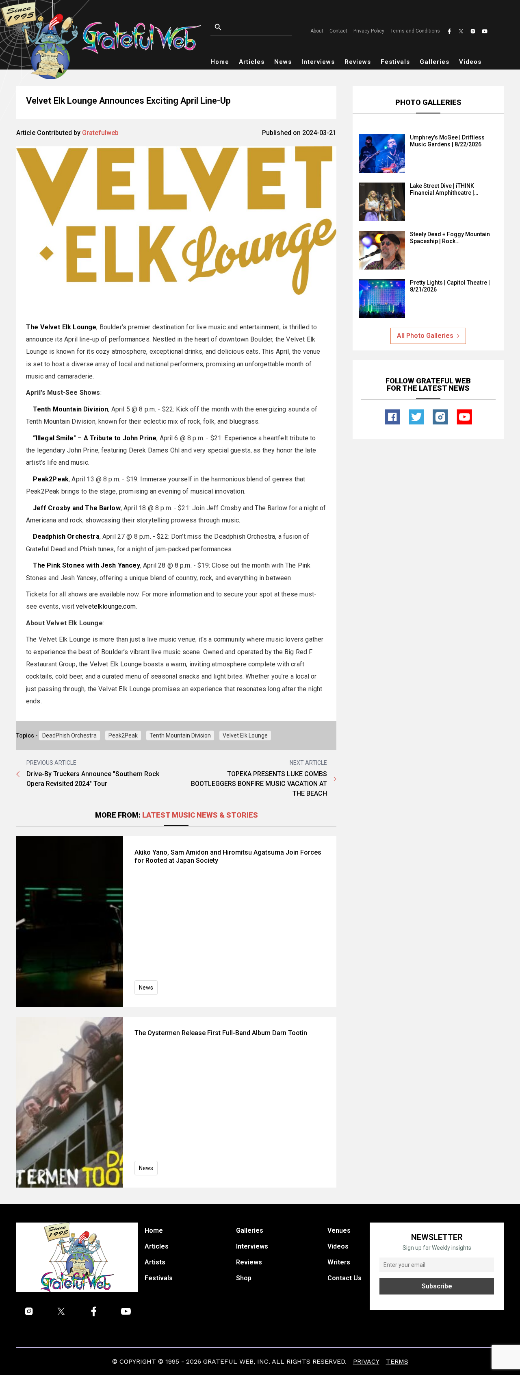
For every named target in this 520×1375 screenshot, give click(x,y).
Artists (155, 1262)
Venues (339, 1230)
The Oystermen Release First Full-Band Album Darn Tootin (220, 1033)
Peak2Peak (123, 735)
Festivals (395, 61)
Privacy (366, 1361)
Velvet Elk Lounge (245, 735)
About (316, 31)
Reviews (357, 61)
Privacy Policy (368, 31)
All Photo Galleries (425, 335)
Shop (243, 1278)
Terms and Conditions (415, 31)
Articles (251, 61)
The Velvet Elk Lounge (61, 327)
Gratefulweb (100, 133)
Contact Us (344, 1278)
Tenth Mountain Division (180, 735)
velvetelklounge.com (106, 606)
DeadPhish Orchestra (69, 735)
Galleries (434, 61)
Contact (338, 31)
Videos (470, 61)
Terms (397, 1361)
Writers (338, 1262)
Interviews (318, 61)
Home (219, 61)
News (283, 61)
